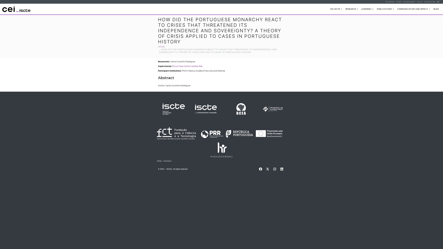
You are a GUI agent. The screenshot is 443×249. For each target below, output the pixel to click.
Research (351, 9)
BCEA (436, 9)
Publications (384, 9)
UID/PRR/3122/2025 (173, 139)
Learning (366, 9)
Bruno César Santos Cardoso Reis (187, 66)
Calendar (389, 2)
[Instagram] (274, 169)
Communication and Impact (412, 9)
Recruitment (409, 2)
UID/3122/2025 (162, 139)
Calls (419, 2)
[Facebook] (260, 169)
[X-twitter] (267, 169)
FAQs (159, 161)
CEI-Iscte (335, 9)
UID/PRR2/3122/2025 (188, 139)
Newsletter (429, 2)
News (398, 2)
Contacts (167, 161)
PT (438, 2)
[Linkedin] (281, 169)
